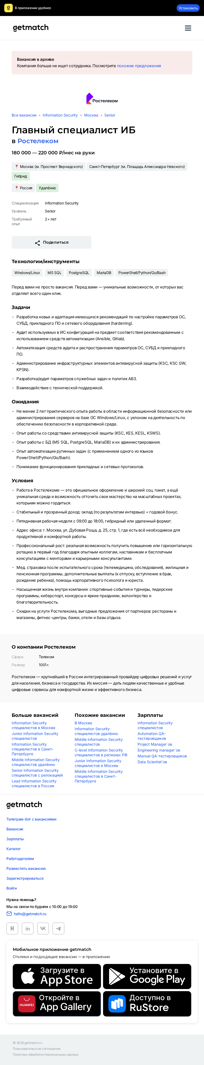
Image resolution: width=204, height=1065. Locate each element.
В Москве (83, 723)
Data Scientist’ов (152, 761)
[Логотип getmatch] (24, 805)
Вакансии (14, 829)
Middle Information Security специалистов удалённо (36, 762)
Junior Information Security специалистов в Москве (98, 763)
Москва (91, 115)
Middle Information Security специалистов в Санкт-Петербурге (99, 776)
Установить (188, 8)
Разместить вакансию (26, 868)
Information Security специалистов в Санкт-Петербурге (32, 749)
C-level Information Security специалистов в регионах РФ (101, 752)
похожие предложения (139, 65)
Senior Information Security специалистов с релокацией (37, 772)
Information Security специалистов (155, 725)
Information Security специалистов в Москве (33, 725)
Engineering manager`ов (159, 750)
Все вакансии (24, 115)
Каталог (13, 848)
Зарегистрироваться (25, 878)
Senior (109, 115)
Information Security (60, 115)
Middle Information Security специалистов (99, 741)
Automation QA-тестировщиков (152, 736)
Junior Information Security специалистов (35, 736)
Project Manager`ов (155, 744)
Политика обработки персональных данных (46, 1054)
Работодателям (20, 858)
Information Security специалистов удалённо (96, 731)
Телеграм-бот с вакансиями (31, 819)
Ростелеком (38, 141)
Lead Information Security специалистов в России (34, 783)
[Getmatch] (30, 28)
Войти (11, 888)
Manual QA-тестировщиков (162, 756)
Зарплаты (15, 839)
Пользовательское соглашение (37, 1049)
